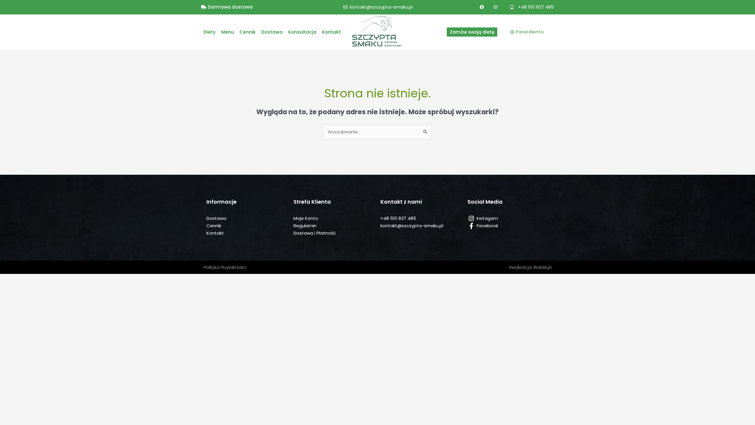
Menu (227, 32)
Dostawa (272, 32)
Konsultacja (302, 32)
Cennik (247, 32)
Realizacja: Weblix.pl (530, 267)
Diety (209, 32)
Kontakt (331, 32)
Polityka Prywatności (224, 267)
